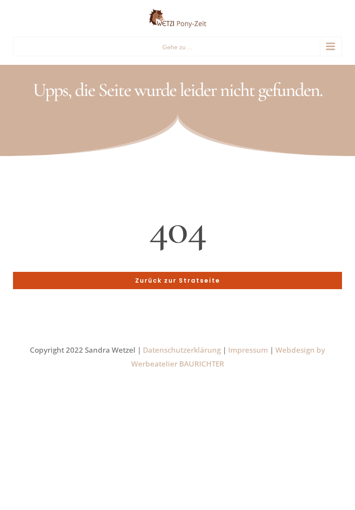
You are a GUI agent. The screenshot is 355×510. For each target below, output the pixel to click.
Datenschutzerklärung (182, 350)
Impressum (248, 350)
